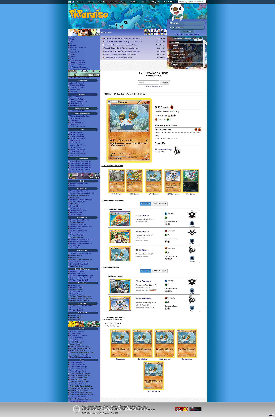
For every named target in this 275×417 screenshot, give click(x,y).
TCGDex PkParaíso (77, 111)
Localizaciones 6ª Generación (80, 161)
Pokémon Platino (75, 228)
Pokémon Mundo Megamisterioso (81, 199)
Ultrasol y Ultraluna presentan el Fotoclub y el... (120, 54)
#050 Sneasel (190, 194)
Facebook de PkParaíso (78, 65)
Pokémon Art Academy (78, 202)
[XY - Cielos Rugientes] (192, 236)
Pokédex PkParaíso (77, 97)
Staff (71, 43)
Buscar (165, 82)
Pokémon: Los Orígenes (78, 401)
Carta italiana (142, 359)
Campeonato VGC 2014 (78, 127)
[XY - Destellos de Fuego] (192, 253)
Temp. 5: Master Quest (78, 371)
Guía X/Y (112, 2)
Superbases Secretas (178, 67)
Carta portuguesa (154, 391)
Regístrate (178, 34)
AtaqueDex (156, 2)
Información (175, 45)
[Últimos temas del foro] (152, 31)
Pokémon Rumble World (78, 210)
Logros (72, 56)
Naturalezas (74, 125)
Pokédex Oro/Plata (76, 103)
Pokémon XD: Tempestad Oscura (81, 306)
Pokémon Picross (76, 212)
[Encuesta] (165, 34)
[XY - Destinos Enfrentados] (192, 219)
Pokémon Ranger (76, 233)
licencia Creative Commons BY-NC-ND (140, 410)
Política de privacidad (90, 413)
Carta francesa (165, 359)
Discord (91, 2)
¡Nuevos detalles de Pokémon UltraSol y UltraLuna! (122, 51)
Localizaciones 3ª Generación (80, 167)
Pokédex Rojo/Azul (76, 105)
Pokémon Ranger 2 (76, 235)
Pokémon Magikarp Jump (79, 183)
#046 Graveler (117, 194)
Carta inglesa (120, 359)
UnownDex (73, 91)
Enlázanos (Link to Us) (78, 47)
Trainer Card (74, 52)
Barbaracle (146, 281)
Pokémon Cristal (75, 285)
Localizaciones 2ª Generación (80, 170)
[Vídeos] (145, 34)
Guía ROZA (102, 2)
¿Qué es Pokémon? (77, 83)
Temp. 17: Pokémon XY (78, 397)
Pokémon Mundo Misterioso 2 (80, 241)
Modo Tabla (145, 204)
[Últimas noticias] (145, 31)
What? (271, 415)
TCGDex (133, 2)
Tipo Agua (171, 217)
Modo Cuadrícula (159, 203)
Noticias (80, 2)
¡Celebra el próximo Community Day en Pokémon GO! (123, 42)
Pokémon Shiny (75, 89)
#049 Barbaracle (173, 194)
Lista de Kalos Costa (77, 151)
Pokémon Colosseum (77, 308)
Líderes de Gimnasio (178, 58)
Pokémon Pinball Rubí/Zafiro (79, 280)
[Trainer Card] (159, 34)
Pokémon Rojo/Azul (76, 292)
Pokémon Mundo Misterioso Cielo (81, 239)
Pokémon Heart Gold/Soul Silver (81, 226)
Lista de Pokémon (76, 132)
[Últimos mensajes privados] (155, 34)
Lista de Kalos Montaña (78, 153)
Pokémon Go (74, 185)
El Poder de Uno (75, 333)
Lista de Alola (74, 156)
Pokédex (145, 2)
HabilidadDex (169, 2)
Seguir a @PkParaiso (76, 26)
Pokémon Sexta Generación (79, 77)
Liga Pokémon (176, 61)
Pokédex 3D (74, 206)
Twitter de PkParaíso (77, 60)
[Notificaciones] (149, 34)
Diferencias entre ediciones (180, 54)
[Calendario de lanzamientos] (155, 31)
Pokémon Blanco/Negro (78, 224)
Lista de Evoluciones (77, 136)
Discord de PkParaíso (77, 63)
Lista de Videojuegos (77, 134)
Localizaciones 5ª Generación (80, 163)
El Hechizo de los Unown (78, 335)
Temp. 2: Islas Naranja (77, 364)
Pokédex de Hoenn (177, 51)
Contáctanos (104, 413)
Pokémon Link (75, 246)
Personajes (175, 64)
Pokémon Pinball (75, 294)
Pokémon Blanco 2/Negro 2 (79, 220)
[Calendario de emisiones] (162, 31)
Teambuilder (74, 120)
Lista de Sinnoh (75, 143)
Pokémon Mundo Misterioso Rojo (81, 278)
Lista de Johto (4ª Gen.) (78, 145)
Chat (71, 41)
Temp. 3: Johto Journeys (78, 367)
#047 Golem (134, 194)
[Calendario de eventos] (159, 31)
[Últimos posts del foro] (149, 31)
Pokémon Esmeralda (77, 271)
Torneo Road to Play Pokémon (80, 69)
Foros (72, 39)
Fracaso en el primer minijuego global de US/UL (120, 45)
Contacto (73, 50)
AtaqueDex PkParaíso (77, 99)
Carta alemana (187, 359)
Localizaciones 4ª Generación (80, 165)
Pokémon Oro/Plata (76, 287)
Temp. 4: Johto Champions (79, 369)
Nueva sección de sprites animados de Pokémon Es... (123, 38)
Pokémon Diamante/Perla (78, 231)
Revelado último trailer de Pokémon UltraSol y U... (121, 48)
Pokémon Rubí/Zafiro (77, 273)
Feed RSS (114, 413)
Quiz (123, 2)
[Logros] (162, 34)
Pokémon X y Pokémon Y (79, 191)
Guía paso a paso (177, 48)
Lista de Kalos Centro (77, 149)
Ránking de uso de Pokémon (80, 116)
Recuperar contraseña (191, 34)
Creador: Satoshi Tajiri (77, 85)
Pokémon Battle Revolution (79, 262)
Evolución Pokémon (77, 87)
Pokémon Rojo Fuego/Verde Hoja (81, 276)
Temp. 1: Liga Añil (76, 362)
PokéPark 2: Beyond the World (80, 253)
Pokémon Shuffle (75, 208)
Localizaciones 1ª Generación (80, 172)
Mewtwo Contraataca (77, 331)
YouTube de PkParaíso (78, 67)
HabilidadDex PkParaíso (78, 101)
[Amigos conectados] (152, 34)
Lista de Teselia (75, 147)
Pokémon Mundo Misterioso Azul (81, 243)
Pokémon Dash (75, 248)
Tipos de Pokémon (76, 122)
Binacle (145, 215)
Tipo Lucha (171, 235)
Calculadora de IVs (76, 118)
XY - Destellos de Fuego (123, 94)
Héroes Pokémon (76, 340)
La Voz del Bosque (76, 338)
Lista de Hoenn (75, 141)
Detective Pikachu (76, 214)
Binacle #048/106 (140, 94)
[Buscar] (165, 31)
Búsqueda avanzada (155, 86)
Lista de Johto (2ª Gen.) (78, 138)
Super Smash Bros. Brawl (79, 264)
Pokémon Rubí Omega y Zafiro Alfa (82, 193)
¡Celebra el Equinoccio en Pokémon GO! (118, 57)
